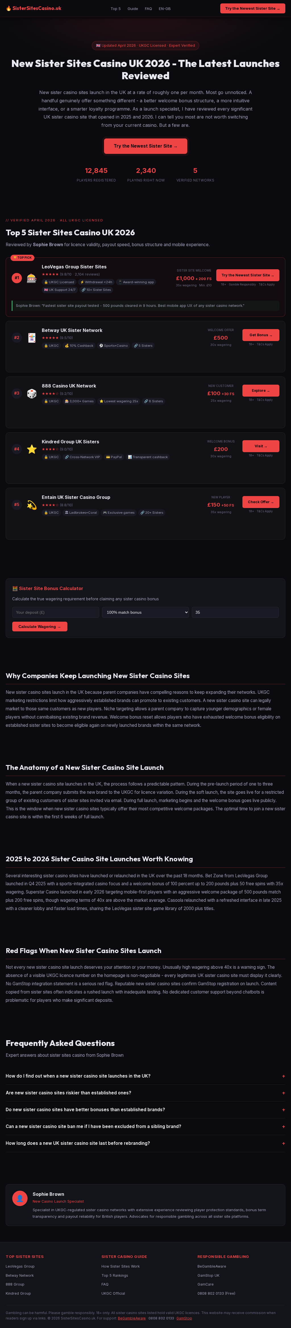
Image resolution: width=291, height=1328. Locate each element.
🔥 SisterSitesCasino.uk (33, 8)
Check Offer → (261, 502)
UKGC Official (113, 1293)
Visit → (261, 446)
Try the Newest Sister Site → (252, 8)
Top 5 (116, 8)
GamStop (184, 1318)
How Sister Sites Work (120, 1266)
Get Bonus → (261, 335)
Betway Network (20, 1275)
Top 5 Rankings (114, 1275)
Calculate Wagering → (39, 626)
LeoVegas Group (20, 1266)
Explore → (261, 390)
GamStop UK (208, 1275)
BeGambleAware (212, 1266)
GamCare (206, 1284)
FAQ (148, 8)
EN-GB (165, 8)
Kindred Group (18, 1293)
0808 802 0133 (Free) (216, 1293)
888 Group (15, 1284)
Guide (133, 8)
